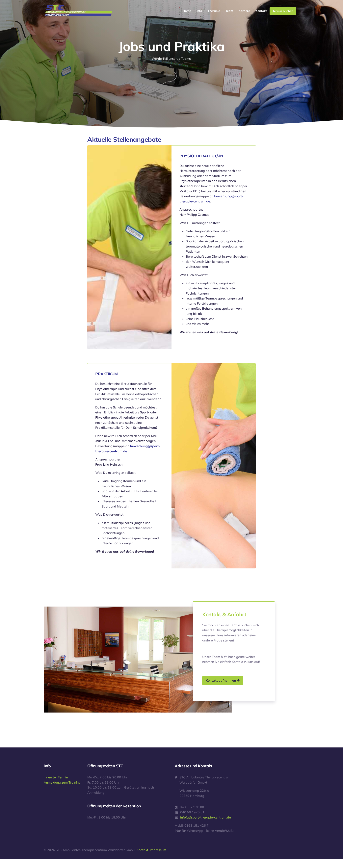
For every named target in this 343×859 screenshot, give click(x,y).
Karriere (244, 11)
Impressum (158, 850)
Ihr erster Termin (56, 777)
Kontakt (261, 11)
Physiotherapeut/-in (201, 155)
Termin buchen (283, 11)
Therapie (214, 11)
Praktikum (106, 373)
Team (229, 11)
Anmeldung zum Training (62, 782)
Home (187, 11)
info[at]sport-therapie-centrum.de (205, 817)
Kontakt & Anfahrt (224, 614)
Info (199, 11)
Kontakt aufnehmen (221, 680)
